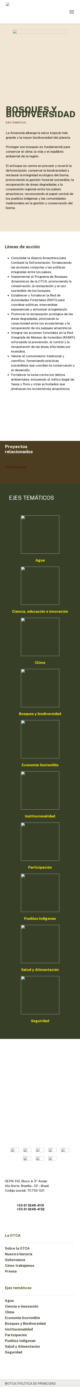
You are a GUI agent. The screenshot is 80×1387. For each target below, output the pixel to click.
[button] (71, 12)
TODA (9, 467)
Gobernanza (15, 1260)
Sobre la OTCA (17, 1248)
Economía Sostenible (22, 1318)
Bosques (20, 467)
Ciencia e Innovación (21, 1306)
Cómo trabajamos (19, 1266)
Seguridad (13, 1352)
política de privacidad (37, 1383)
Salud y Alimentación (22, 1347)
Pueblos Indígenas (20, 1341)
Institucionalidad (19, 1329)
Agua (9, 1301)
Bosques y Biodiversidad (25, 1324)
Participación (16, 1335)
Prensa (11, 1271)
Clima (9, 1312)
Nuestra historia (18, 1254)
